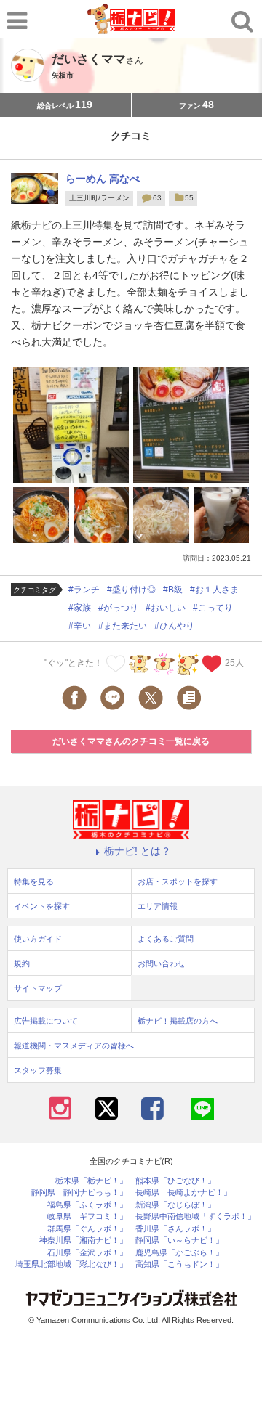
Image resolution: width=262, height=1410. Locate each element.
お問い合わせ (162, 963)
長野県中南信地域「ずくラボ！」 (195, 1216)
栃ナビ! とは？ (137, 851)
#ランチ (84, 589)
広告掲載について (46, 1020)
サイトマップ (38, 988)
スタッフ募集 (38, 1070)
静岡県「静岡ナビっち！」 (79, 1193)
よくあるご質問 (166, 938)
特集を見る (34, 881)
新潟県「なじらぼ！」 (175, 1205)
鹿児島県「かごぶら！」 (179, 1253)
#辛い (79, 626)
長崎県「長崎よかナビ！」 (183, 1193)
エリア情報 (158, 906)
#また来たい (122, 626)
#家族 (79, 608)
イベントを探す (42, 906)
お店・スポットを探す (178, 881)
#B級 (173, 589)
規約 (22, 963)
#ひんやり (174, 626)
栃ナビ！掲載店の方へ (178, 1020)
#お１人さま (214, 589)
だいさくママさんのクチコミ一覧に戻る (131, 741)
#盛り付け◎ (131, 589)
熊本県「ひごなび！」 (175, 1181)
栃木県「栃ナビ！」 (91, 1181)
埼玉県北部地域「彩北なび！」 (71, 1264)
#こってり (213, 608)
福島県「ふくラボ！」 (87, 1205)
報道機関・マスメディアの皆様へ (74, 1045)
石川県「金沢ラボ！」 (87, 1253)
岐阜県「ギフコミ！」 (87, 1216)
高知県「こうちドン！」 (179, 1264)
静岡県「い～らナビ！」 (179, 1240)
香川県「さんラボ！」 (175, 1229)
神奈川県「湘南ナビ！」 (83, 1240)
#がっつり (118, 608)
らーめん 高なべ (103, 178)
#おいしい (166, 608)
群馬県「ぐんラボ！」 (87, 1229)
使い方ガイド (38, 938)
